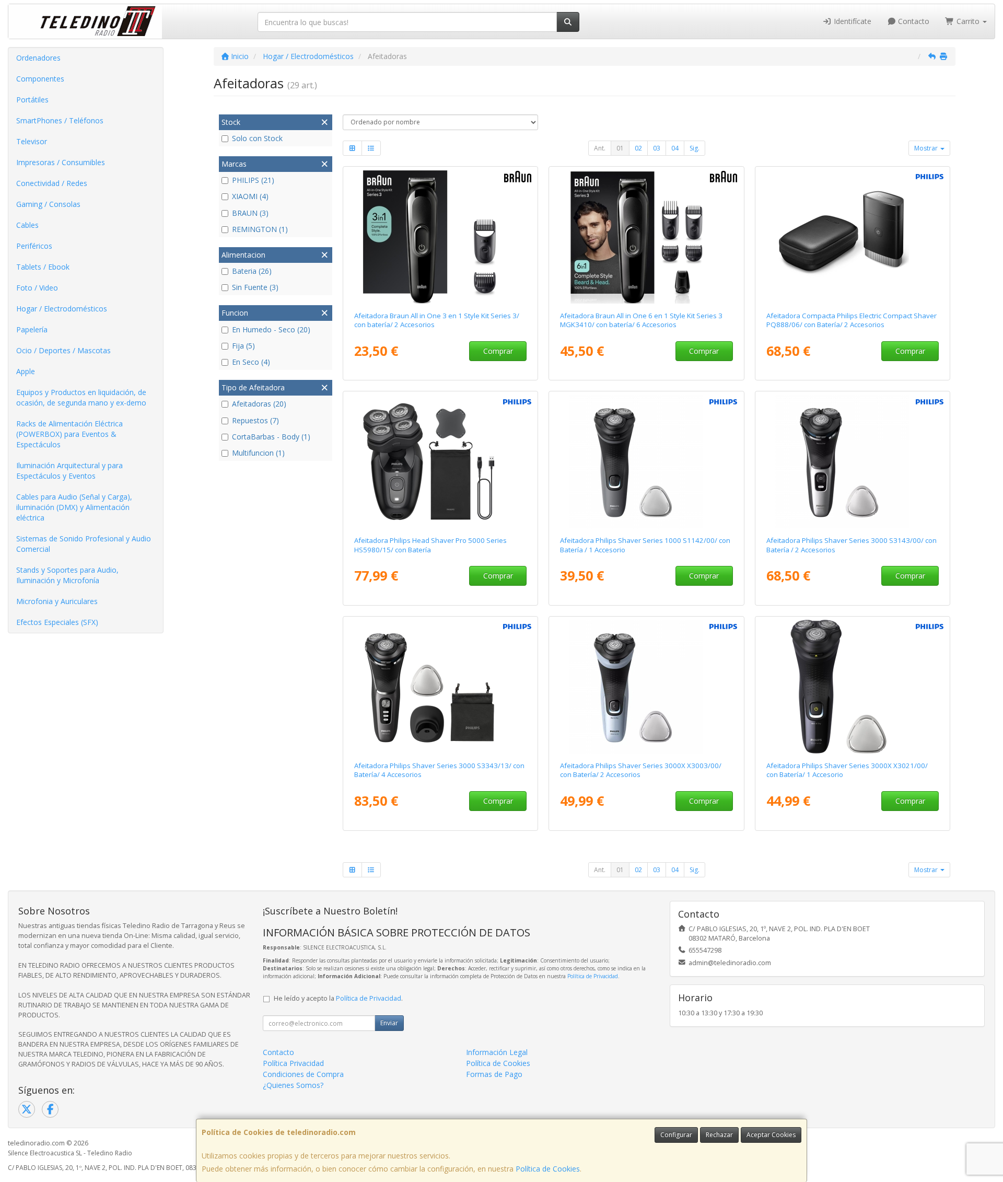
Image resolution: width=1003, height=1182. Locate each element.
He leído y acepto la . (338, 998)
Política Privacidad (293, 1063)
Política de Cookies (548, 1169)
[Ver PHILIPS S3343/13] (440, 687)
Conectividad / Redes (51, 183)
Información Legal (497, 1052)
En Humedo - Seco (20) (271, 329)
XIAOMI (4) (250, 196)
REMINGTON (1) (260, 229)
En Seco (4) (251, 362)
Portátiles (32, 100)
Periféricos (34, 246)
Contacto (912, 21)
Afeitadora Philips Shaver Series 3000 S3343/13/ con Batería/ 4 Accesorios (439, 770)
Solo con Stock (257, 138)
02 (638, 148)
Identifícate (851, 21)
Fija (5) (243, 346)
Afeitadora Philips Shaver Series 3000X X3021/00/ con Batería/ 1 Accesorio (847, 770)
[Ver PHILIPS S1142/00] (646, 461)
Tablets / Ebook (42, 267)
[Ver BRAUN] (440, 237)
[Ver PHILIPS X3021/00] (853, 687)
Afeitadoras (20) (259, 404)
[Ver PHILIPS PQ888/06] (853, 237)
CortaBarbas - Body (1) (271, 437)
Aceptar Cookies (771, 1134)
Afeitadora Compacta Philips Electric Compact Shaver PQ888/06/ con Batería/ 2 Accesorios (851, 320)
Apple (25, 371)
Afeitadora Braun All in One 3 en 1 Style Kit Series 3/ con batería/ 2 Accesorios (436, 320)
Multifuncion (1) (258, 453)
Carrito (968, 21)
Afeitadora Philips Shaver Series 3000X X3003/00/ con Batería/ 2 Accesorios (640, 770)
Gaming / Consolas (48, 204)
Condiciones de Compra (303, 1074)
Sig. (694, 148)
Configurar (676, 1134)
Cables (27, 225)
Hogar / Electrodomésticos (61, 309)
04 (675, 148)
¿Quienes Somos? (293, 1085)
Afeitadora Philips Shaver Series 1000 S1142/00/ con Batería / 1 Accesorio (645, 545)
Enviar (389, 1022)
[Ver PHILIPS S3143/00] (853, 461)
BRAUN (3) (250, 213)
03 (656, 148)
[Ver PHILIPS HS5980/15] (440, 461)
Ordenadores (38, 58)
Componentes (40, 79)
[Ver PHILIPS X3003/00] (646, 687)
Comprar (498, 351)
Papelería (32, 329)
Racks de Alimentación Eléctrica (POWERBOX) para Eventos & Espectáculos (69, 434)
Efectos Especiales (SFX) (57, 622)
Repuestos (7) (255, 420)
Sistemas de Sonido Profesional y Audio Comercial (83, 544)
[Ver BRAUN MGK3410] (646, 237)
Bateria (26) (252, 271)
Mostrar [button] (926, 148)
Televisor (31, 141)
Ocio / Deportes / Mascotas (63, 350)
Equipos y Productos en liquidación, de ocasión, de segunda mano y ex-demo (81, 397)
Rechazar (719, 1134)
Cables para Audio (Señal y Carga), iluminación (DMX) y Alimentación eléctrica (74, 507)
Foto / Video (37, 288)
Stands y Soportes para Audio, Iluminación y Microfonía (67, 575)
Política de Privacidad (592, 976)
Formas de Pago (494, 1074)
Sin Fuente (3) (255, 287)
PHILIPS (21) (253, 180)
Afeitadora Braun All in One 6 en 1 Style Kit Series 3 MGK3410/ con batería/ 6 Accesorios (641, 320)
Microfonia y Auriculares (57, 601)
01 (620, 148)
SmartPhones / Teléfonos (59, 120)
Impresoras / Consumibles (60, 162)
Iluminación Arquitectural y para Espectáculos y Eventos (69, 470)
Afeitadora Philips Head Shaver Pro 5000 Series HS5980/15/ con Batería (430, 545)
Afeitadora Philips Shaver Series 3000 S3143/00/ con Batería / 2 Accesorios (851, 545)
